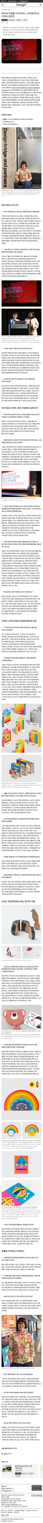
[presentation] (8, 1471)
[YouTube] (35, 1495)
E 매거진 (3, 1512)
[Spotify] (38, 1495)
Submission (36, 1486)
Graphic (19, 20)
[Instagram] (41, 1495)
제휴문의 (9, 1512)
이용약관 (10, 1510)
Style (25, 20)
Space (24, 1473)
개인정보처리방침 (19, 1510)
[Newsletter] (32, 1495)
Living (18, 1476)
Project (18, 1473)
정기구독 (34, 1510)
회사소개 (3, 1510)
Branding (11, 20)
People (4, 20)
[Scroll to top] (41, 1510)
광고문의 (16, 1512)
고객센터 (28, 1510)
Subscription (12, 1)
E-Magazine (23, 1)
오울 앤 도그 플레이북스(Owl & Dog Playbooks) (19, 966)
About (3, 1)
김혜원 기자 (7, 1454)
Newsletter (36, 1489)
